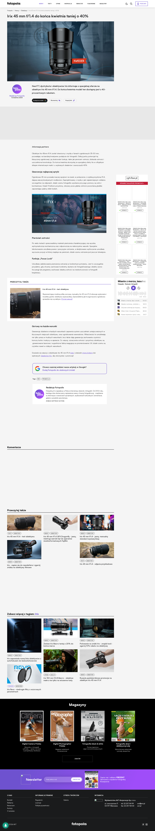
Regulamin (39, 800)
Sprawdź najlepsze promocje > (132, 183)
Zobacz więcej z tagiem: (23, 614)
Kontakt (9, 800)
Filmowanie (91, 3)
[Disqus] (60, 478)
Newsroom (11, 806)
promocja (46, 379)
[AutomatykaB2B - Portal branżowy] (79, 824)
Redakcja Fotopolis (17, 96)
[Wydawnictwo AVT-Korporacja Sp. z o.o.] (99, 804)
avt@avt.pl (141, 804)
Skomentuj (54, 100)
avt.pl (139, 806)
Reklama (10, 803)
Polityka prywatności (42, 806)
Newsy (41, 3)
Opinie (58, 3)
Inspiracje (68, 3)
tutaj (72, 353)
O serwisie (11, 811)
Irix (38, 379)
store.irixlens (87, 353)
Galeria (66, 800)
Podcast (143, 3)
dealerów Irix (46, 356)
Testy (50, 3)
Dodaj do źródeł (38, 100)
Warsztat (79, 3)
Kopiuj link (68, 100)
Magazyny (103, 3)
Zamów (78, 759)
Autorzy (9, 808)
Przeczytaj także (16, 510)
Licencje (38, 803)
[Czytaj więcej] (66, 299)
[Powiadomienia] (6, 825)
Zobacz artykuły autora (55, 401)
